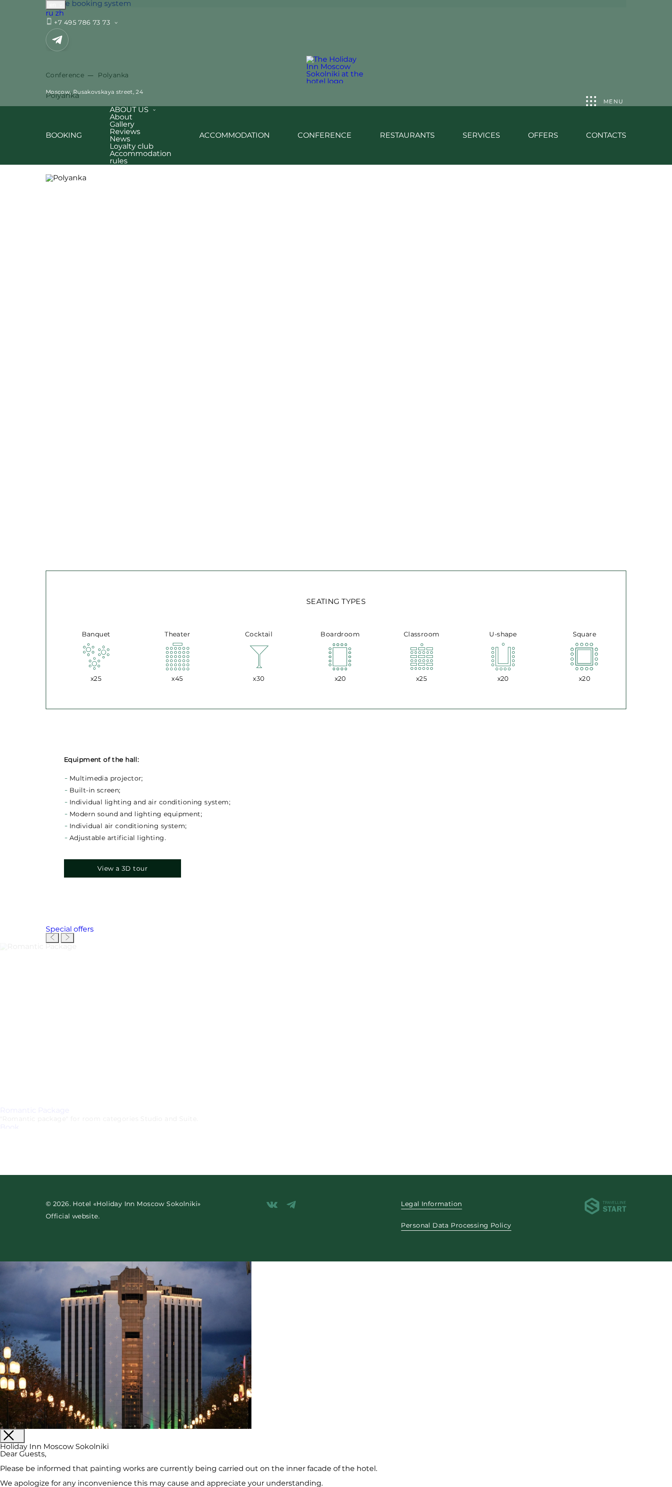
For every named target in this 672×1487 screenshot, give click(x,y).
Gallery (122, 124)
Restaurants (407, 135)
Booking (64, 135)
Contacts (606, 135)
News (120, 139)
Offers (543, 135)
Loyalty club (132, 146)
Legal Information (431, 1204)
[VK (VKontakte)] (272, 1205)
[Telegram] (57, 39)
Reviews (125, 131)
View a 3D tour (122, 868)
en (53, 4)
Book (9, 1127)
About (121, 117)
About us (129, 109)
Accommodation (234, 135)
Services (481, 135)
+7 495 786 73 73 (81, 22)
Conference (325, 135)
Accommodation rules (140, 157)
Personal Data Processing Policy (456, 1225)
